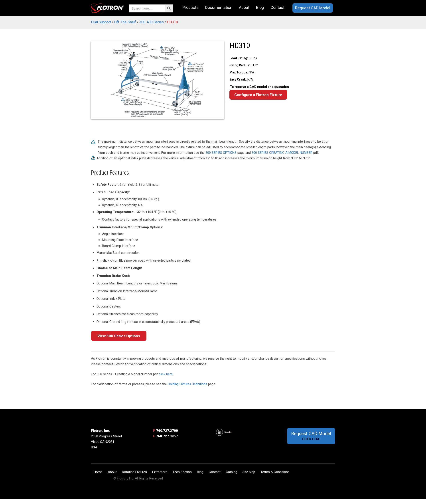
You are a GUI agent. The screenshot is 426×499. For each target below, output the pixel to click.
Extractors (159, 472)
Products (190, 7)
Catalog (231, 472)
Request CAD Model (312, 8)
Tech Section (182, 472)
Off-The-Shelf (125, 22)
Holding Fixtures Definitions (187, 384)
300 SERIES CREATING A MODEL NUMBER (282, 153)
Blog (260, 7)
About (244, 7)
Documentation (218, 7)
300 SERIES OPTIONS (221, 153)
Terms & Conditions (275, 472)
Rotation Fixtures (134, 472)
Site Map (249, 472)
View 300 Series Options (118, 336)
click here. (166, 374)
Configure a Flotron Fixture (258, 95)
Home (98, 472)
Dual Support (101, 22)
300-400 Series (151, 22)
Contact (277, 7)
